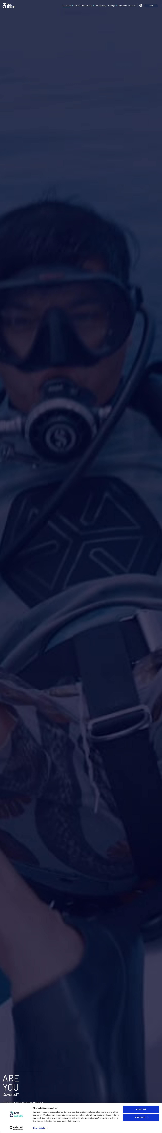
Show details (39, 1128)
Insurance (66, 5)
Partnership (87, 5)
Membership (101, 5)
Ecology (111, 5)
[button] (141, 5)
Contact (131, 5)
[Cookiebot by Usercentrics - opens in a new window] (16, 1128)
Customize (139, 1117)
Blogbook (123, 5)
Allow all (140, 1109)
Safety (77, 5)
